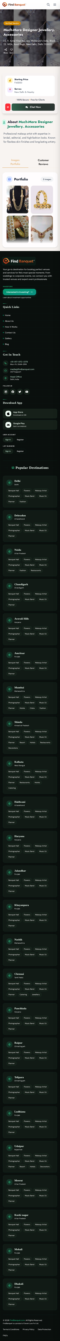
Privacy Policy (28, 1329)
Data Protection (44, 1329)
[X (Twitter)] (20, 392)
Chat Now (35, 107)
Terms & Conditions (11, 1329)
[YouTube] (27, 392)
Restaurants (36, 570)
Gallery (8, 338)
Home (7, 315)
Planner (11, 501)
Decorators (13, 748)
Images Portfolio (15, 162)
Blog (7, 344)
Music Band (29, 496)
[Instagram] (6, 392)
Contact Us (10, 332)
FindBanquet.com (17, 1320)
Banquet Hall (13, 490)
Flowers (27, 490)
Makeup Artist (41, 490)
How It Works (11, 327)
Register (20, 440)
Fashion (23, 501)
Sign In (8, 440)
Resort (22, 742)
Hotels (22, 708)
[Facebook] (13, 392)
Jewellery (36, 994)
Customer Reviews (43, 162)
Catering (12, 788)
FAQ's (5, 1335)
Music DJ (43, 496)
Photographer (14, 496)
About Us (9, 321)
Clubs (32, 708)
